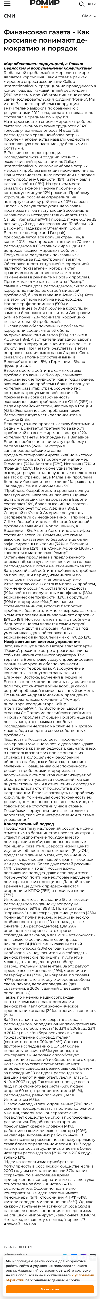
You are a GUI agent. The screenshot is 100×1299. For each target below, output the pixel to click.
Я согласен (50, 1289)
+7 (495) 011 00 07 (18, 1247)
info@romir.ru (15, 1255)
